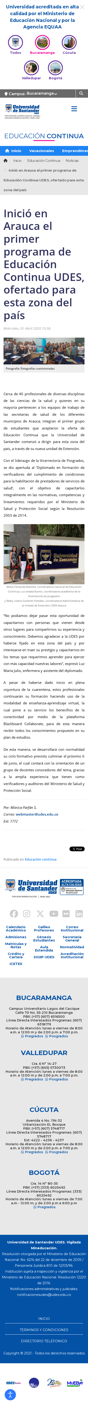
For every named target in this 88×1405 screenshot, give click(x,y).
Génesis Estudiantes (44, 938)
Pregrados (34, 1036)
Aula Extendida (44, 948)
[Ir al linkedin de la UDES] (77, 914)
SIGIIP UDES (44, 957)
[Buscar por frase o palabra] (82, 93)
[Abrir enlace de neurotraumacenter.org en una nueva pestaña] (16, 1383)
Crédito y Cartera (16, 955)
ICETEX (16, 964)
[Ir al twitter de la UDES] (37, 914)
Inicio (15, 151)
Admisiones (15, 937)
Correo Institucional (72, 928)
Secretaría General (72, 938)
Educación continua (41, 859)
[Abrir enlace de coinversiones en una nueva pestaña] (57, 1383)
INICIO (44, 1319)
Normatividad (72, 947)
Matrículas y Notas (16, 945)
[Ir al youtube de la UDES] (51, 914)
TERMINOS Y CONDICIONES (44, 1330)
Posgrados (58, 1036)
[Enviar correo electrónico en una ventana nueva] (44, 1295)
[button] (10, 1394)
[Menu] (74, 109)
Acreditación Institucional (72, 955)
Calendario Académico (16, 928)
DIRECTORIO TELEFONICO (44, 1341)
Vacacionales (41, 151)
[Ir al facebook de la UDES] (11, 914)
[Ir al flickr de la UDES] (64, 914)
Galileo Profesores (44, 928)
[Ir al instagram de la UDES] (24, 914)
